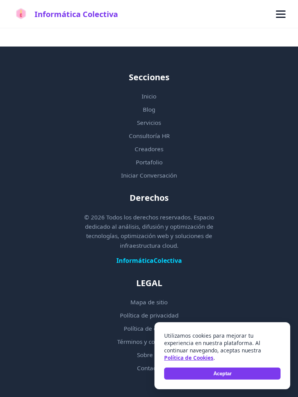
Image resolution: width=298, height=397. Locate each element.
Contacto (149, 368)
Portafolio (149, 162)
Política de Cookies (188, 357)
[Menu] (281, 14)
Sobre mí (149, 355)
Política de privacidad (149, 315)
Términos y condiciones (149, 341)
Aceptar (222, 373)
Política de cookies (149, 328)
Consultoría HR (149, 136)
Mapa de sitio (149, 302)
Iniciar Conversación (149, 175)
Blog (149, 109)
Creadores (149, 149)
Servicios (149, 122)
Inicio (149, 96)
